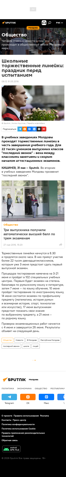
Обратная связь (10, 440)
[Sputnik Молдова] (10, 24)
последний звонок (11, 346)
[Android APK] (11, 449)
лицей (35, 346)
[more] (61, 244)
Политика (8, 388)
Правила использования (26, 415)
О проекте (7, 415)
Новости (19, 340)
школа (26, 346)
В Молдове (32, 340)
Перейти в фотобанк (36, 123)
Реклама (44, 415)
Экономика (24, 388)
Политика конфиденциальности (18, 424)
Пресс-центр (19, 420)
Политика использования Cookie (19, 428)
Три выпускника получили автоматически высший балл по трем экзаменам (29, 234)
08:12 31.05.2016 (10, 81)
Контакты (6, 420)
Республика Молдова (50, 340)
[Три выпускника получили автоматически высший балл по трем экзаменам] (33, 200)
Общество (11, 225)
